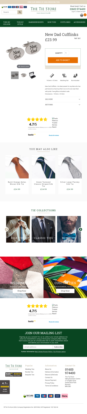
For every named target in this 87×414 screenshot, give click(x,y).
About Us (48, 369)
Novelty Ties (29, 372)
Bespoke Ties (29, 375)
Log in (73, 11)
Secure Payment (50, 380)
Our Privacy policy (59, 351)
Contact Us (48, 377)
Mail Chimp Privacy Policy (44, 351)
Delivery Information (52, 372)
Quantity (58, 53)
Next (80, 229)
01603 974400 (77, 9)
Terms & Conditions (51, 386)
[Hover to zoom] (23, 50)
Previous (8, 229)
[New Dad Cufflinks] (15, 75)
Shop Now (21, 291)
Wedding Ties (29, 369)
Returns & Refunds (51, 375)
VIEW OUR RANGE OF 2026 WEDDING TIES (43, 2)
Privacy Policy (49, 383)
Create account (80, 11)
